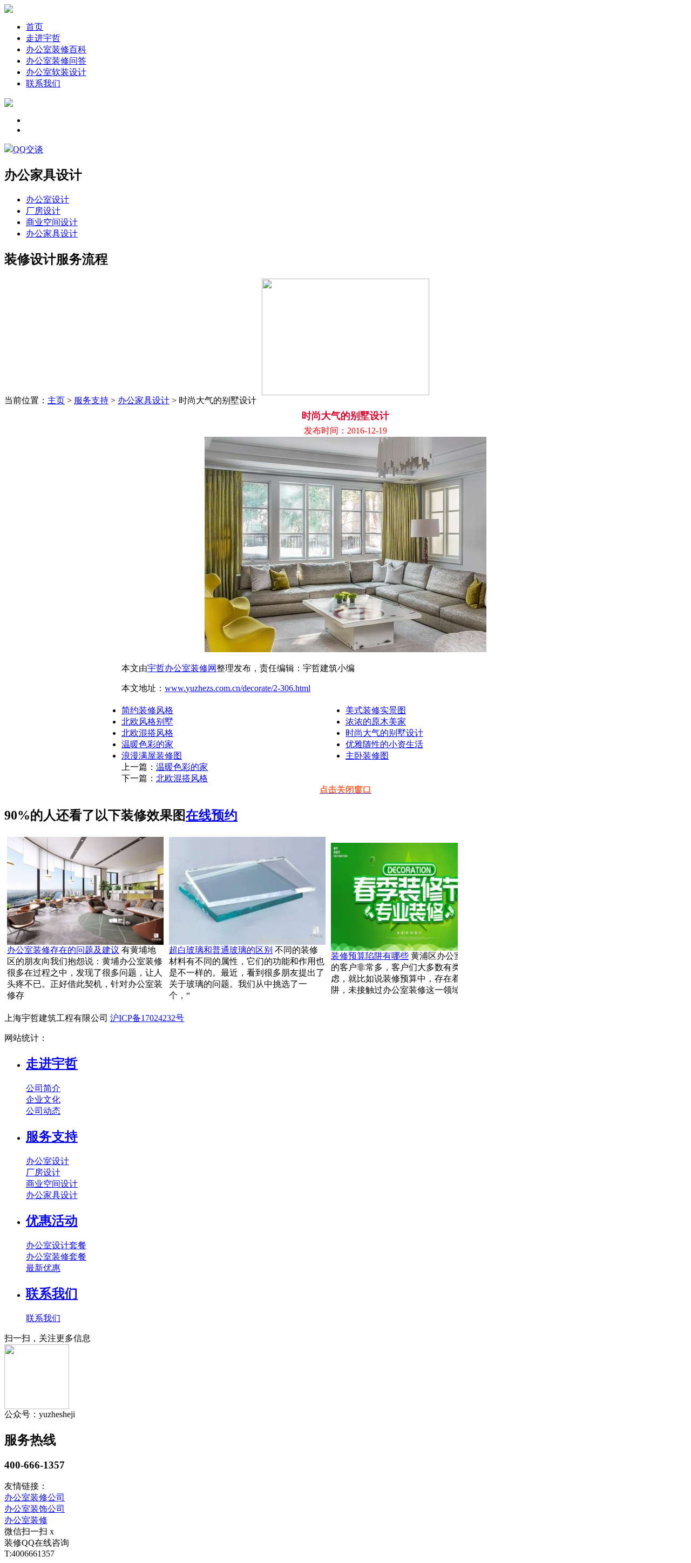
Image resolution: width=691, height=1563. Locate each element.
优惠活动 (52, 1221)
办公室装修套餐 (56, 1256)
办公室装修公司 (34, 1497)
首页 (34, 26)
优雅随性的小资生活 (384, 744)
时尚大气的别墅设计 (384, 732)
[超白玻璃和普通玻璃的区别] (247, 941)
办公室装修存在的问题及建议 (63, 950)
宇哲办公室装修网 (181, 668)
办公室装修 (26, 1520)
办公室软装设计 (56, 72)
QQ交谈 (28, 149)
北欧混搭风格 (147, 732)
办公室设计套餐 (56, 1245)
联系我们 (43, 83)
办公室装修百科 (56, 49)
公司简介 (43, 1088)
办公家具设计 (52, 233)
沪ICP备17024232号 (147, 1018)
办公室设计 (47, 199)
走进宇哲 (43, 38)
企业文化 (43, 1099)
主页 (56, 400)
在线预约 (212, 815)
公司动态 (43, 1110)
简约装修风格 (147, 710)
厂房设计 (43, 210)
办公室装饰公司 (34, 1508)
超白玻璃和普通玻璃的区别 (221, 950)
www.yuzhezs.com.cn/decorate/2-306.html (237, 688)
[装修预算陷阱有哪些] (409, 947)
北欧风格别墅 (147, 721)
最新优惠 (43, 1268)
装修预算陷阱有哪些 (370, 955)
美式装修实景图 (376, 710)
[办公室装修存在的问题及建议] (85, 941)
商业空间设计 (52, 222)
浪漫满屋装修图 (151, 755)
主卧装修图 (367, 755)
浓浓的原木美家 (376, 721)
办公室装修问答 (56, 60)
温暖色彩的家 (147, 744)
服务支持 (91, 400)
